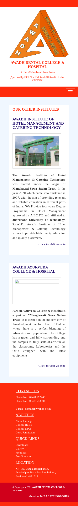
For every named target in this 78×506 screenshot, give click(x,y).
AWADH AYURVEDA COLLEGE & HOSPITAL (33, 269)
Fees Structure (23, 456)
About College (24, 421)
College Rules (24, 424)
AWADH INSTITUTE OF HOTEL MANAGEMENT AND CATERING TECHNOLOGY (38, 123)
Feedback (21, 452)
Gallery (20, 448)
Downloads (22, 444)
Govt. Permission (25, 432)
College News (23, 428)
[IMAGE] (37, 151)
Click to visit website (52, 244)
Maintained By (36, 496)
